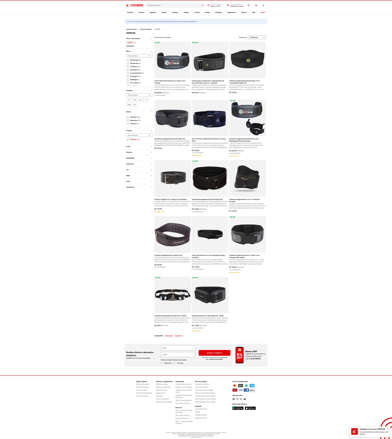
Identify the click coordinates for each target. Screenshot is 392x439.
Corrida (197, 12)
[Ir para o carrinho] (256, 5)
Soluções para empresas (183, 400)
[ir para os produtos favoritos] (248, 5)
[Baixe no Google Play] (237, 408)
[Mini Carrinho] (256, 5)
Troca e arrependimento (144, 393)
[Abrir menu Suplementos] (238, 12)
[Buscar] (203, 5)
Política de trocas (161, 390)
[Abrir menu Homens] (146, 12)
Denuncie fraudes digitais (164, 402)
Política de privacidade (163, 387)
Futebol (207, 12)
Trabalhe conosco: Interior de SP (183, 391)
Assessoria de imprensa (183, 384)
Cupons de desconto (182, 418)
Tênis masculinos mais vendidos (205, 399)
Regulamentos (160, 393)
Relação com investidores (183, 387)
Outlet (263, 12)
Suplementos (231, 12)
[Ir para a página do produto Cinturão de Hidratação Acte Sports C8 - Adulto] (172, 295)
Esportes (130, 12)
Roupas (186, 12)
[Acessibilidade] (263, 5)
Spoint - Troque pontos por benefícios (184, 422)
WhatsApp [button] (168, 335)
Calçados (175, 12)
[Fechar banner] (388, 428)
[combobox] (174, 5)
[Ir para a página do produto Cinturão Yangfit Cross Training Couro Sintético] (172, 178)
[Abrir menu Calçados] (180, 12)
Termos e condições (162, 399)
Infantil (164, 12)
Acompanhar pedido (142, 384)
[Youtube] (244, 399)
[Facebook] (233, 399)
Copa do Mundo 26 (201, 409)
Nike (253, 12)
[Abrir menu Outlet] (266, 12)
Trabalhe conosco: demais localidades (183, 396)
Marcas (244, 12)
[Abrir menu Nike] (257, 12)
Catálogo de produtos (202, 384)
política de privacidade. (216, 359)
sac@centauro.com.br (196, 437)
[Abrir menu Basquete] (223, 12)
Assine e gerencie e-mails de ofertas (183, 411)
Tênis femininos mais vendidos (205, 396)
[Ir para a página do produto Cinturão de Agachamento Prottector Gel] (172, 234)
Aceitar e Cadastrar (214, 353)
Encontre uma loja (142, 396)
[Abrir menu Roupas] (190, 12)
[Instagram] (237, 399)
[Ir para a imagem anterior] (156, 59)
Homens (141, 12)
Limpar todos (130, 46)
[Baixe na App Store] (250, 408)
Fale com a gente (141, 390)
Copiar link (178, 335)
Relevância (254, 37)
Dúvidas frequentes (142, 387)
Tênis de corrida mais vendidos (205, 393)
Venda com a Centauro (182, 403)
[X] (241, 399)
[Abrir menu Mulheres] (158, 12)
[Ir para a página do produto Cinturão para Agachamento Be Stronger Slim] (172, 118)
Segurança (159, 396)
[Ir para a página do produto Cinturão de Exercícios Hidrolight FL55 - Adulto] (210, 295)
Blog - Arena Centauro (182, 415)
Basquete (218, 12)
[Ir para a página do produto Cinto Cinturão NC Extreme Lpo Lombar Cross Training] (172, 60)
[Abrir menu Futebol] (211, 12)
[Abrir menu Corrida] (201, 12)
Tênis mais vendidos (201, 387)
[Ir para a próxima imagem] (188, 59)
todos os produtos (146, 29)
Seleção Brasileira (201, 415)
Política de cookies (162, 384)
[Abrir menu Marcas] (248, 12)
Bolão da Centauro (201, 418)
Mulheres (153, 12)
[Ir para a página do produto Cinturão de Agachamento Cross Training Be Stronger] (247, 178)
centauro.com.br (131, 29)
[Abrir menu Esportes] (135, 12)
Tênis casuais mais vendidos (204, 390)
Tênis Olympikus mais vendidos (205, 402)
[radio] (129, 100)
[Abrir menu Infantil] (168, 12)
